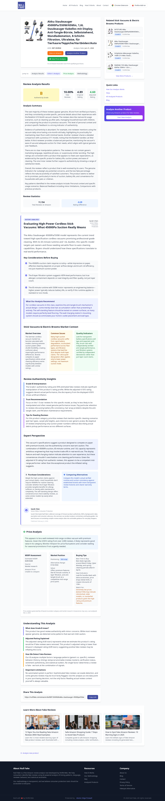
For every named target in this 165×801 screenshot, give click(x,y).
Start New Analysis (124, 117)
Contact (106, 5)
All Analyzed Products (114, 96)
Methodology (82, 73)
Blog (81, 5)
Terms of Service (126, 785)
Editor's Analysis (53, 73)
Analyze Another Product (76, 53)
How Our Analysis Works (115, 89)
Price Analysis (68, 73)
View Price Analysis (59, 59)
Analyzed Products (91, 782)
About (99, 5)
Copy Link (92, 697)
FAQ (85, 779)
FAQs (108, 93)
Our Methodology (91, 776)
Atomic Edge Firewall (84, 798)
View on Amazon (55, 53)
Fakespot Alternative (127, 788)
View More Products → (124, 76)
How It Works (90, 5)
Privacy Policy (125, 782)
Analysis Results (38, 73)
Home (65, 5)
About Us (123, 773)
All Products (73, 5)
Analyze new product (31, 753)
